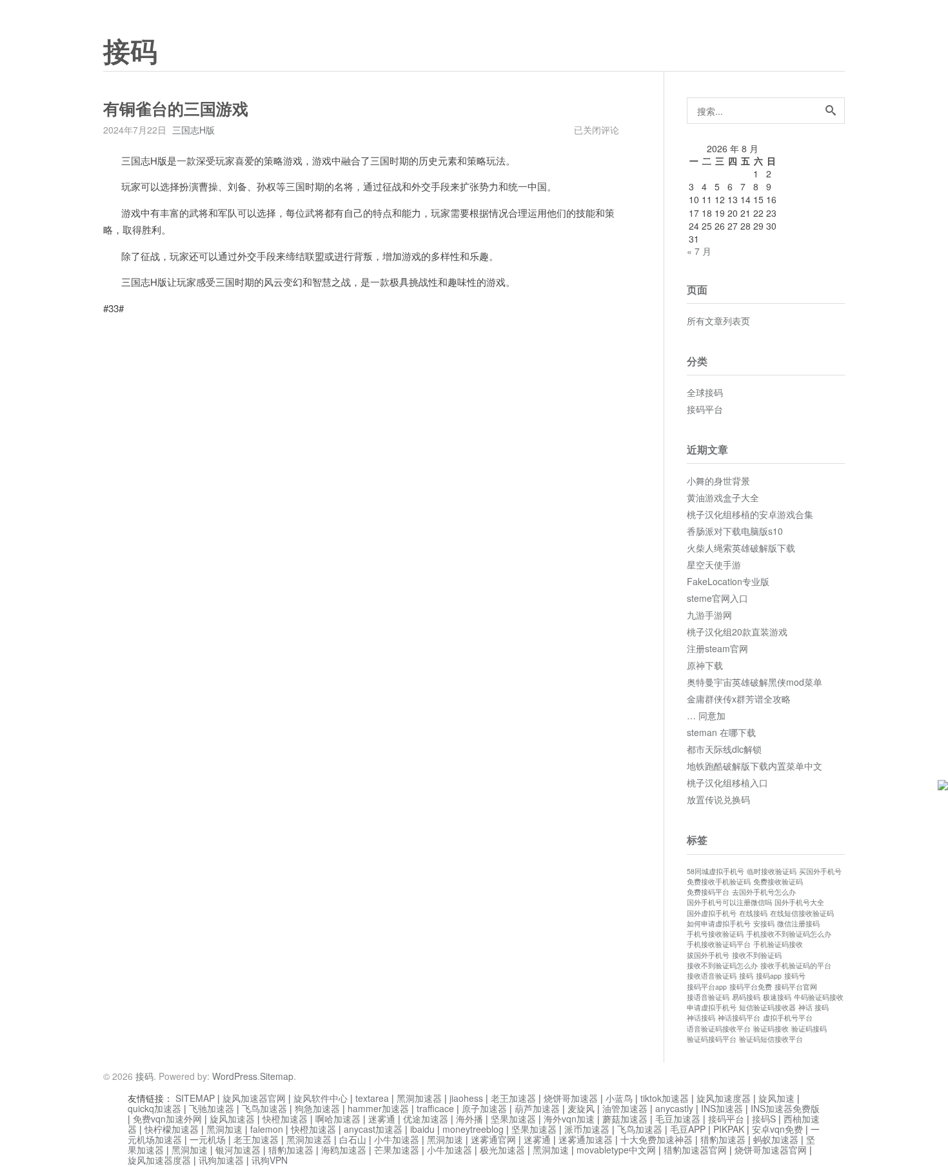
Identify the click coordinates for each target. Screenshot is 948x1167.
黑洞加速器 (419, 1098)
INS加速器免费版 (785, 1108)
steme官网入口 (717, 598)
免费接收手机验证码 (719, 881)
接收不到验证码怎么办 (722, 965)
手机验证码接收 (778, 944)
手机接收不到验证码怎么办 (788, 934)
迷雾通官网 (493, 1139)
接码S (764, 1118)
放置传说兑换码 (718, 799)
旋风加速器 (232, 1118)
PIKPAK (728, 1128)
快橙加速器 (285, 1118)
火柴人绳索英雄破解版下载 (741, 547)
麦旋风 (581, 1108)
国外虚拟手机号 (711, 913)
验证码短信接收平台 (771, 1039)
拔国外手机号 (708, 955)
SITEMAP (195, 1098)
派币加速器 (586, 1128)
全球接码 (705, 392)
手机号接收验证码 (715, 934)
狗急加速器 (317, 1108)
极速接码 (777, 997)
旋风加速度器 (723, 1098)
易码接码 (746, 997)
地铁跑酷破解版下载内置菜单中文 (754, 765)
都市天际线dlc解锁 (724, 749)
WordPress (234, 1076)
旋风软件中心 (320, 1098)
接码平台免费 (750, 987)
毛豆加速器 (677, 1118)
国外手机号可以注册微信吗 (729, 902)
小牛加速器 (396, 1139)
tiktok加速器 (664, 1098)
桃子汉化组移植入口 (727, 782)
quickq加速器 (154, 1108)
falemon (266, 1128)
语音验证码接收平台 (719, 1028)
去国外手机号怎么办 (764, 892)
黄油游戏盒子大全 (723, 497)
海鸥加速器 (343, 1149)
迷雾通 (381, 1118)
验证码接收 (771, 1028)
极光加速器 (502, 1149)
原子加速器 (484, 1108)
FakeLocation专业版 (728, 581)
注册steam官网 (717, 648)
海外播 (469, 1118)
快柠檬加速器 (171, 1128)
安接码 (764, 923)
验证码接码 (809, 1028)
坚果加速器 (513, 1118)
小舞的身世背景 (718, 480)
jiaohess (466, 1098)
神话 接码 (813, 1007)
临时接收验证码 (771, 871)
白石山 (352, 1139)
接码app (769, 976)
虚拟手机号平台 (788, 1017)
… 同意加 (706, 715)
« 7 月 (699, 250)
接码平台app (707, 987)
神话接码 (701, 1017)
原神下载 (705, 665)
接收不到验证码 (757, 955)
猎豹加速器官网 (695, 1149)
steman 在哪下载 (721, 732)
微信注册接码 (798, 923)
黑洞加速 (224, 1128)
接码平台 (705, 409)
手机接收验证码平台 (719, 944)
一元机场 (208, 1139)
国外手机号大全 (799, 902)
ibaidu (422, 1128)
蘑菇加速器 (624, 1118)
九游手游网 (709, 614)
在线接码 (753, 913)
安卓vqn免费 (777, 1128)
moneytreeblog (473, 1128)
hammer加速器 (378, 1108)
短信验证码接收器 (767, 1007)
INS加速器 (722, 1108)
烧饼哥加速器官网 (771, 1149)
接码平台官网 (796, 987)
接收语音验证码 (711, 976)
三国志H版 (193, 129)
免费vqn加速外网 (167, 1118)
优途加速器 (425, 1118)
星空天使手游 (714, 564)
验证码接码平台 (711, 1039)
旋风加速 (776, 1098)
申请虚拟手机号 (711, 1007)
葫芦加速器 (537, 1108)
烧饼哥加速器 (571, 1098)
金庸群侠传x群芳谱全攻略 (739, 698)
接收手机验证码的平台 (795, 965)
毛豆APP (688, 1128)
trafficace (435, 1108)
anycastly (674, 1108)
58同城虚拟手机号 (715, 871)
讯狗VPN (270, 1159)
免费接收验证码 (778, 881)
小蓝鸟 (619, 1098)
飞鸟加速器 (264, 1108)
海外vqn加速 (569, 1118)
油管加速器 (624, 1108)
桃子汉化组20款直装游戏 (737, 631)
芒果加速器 (396, 1149)
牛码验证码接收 (819, 997)
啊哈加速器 (337, 1118)
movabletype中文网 (616, 1149)
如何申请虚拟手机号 (719, 923)
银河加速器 (238, 1149)
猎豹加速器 (723, 1139)
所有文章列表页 (718, 320)
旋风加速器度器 (159, 1159)
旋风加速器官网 (254, 1098)
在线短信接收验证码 (802, 913)
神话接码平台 (739, 1017)
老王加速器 (513, 1098)
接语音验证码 (708, 997)
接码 (130, 52)
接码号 (794, 976)
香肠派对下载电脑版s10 (735, 530)
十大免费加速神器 (656, 1139)
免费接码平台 (708, 892)
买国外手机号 (820, 871)
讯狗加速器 (221, 1159)
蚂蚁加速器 (775, 1139)
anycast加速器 (373, 1128)
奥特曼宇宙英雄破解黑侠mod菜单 (754, 681)
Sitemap (276, 1076)
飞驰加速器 (211, 1108)
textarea (372, 1098)
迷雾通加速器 (585, 1139)
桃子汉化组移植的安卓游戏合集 (750, 514)
